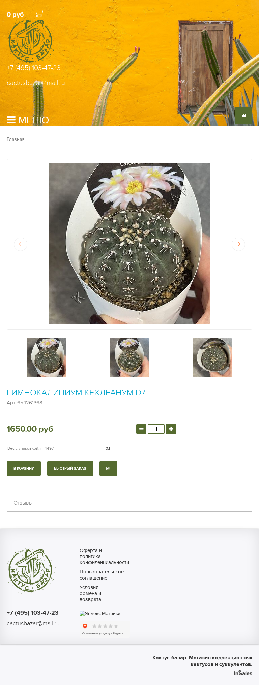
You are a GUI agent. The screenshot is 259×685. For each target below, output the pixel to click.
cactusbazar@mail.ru (36, 83)
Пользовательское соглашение (94, 575)
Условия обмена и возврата (90, 593)
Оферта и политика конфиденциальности (94, 556)
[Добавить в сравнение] (108, 468)
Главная (16, 139)
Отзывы (23, 503)
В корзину (23, 468)
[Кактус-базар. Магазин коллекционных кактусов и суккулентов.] (31, 63)
